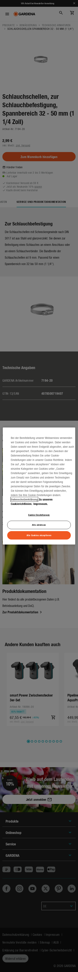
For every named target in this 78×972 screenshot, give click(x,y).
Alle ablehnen (39, 525)
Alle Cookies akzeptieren (39, 535)
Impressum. (40, 504)
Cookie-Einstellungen (39, 514)
